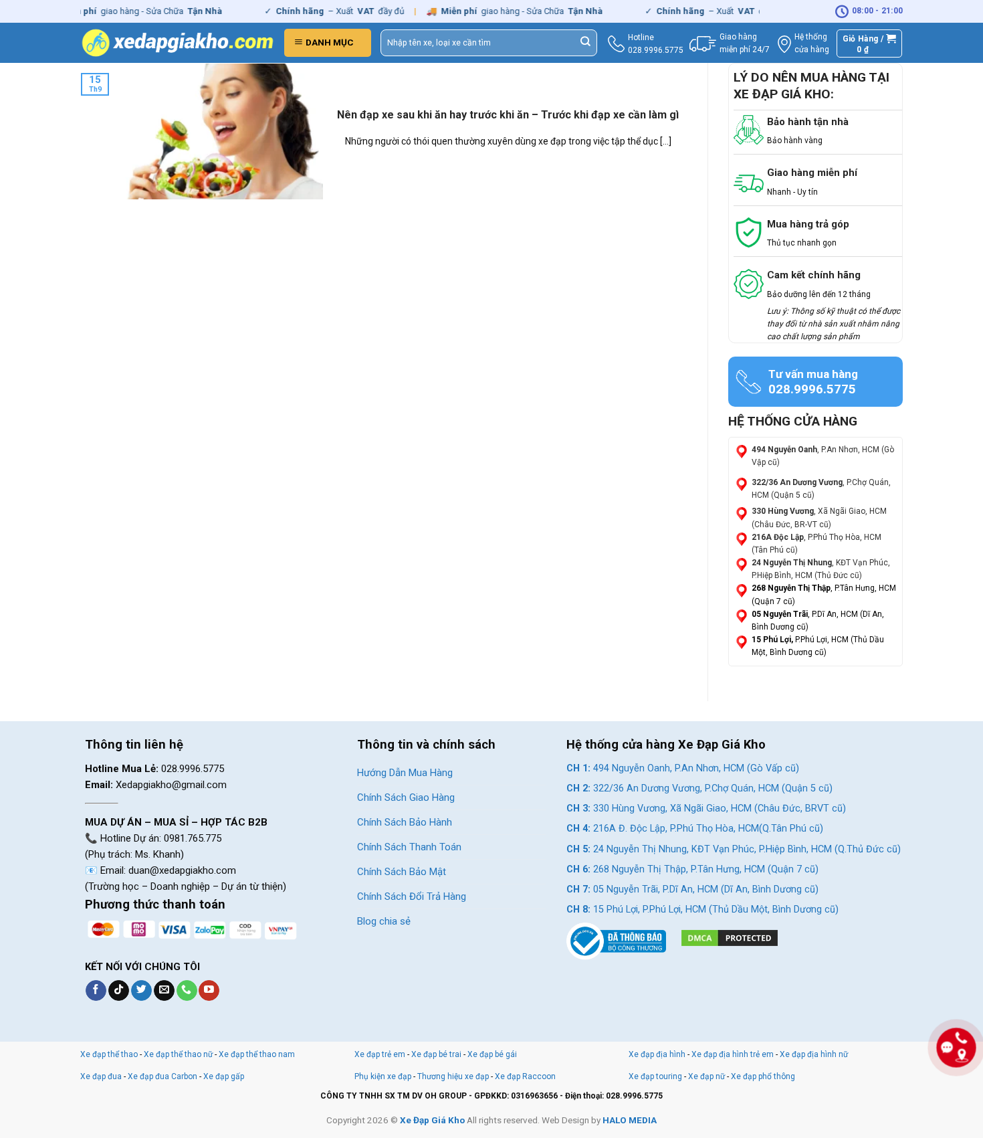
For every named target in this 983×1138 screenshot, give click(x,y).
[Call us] (187, 991)
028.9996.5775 (655, 50)
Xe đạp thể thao (109, 1054)
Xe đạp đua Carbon (162, 1076)
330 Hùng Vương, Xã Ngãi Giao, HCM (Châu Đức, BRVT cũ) (706, 808)
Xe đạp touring (655, 1076)
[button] (327, 43)
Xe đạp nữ (706, 1076)
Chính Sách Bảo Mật (401, 872)
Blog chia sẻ (384, 921)
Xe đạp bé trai (436, 1054)
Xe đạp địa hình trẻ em (732, 1054)
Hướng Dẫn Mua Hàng (405, 773)
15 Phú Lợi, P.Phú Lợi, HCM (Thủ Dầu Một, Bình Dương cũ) (702, 909)
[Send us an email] (164, 991)
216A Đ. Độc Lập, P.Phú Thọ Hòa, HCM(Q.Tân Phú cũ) (694, 828)
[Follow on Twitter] (141, 991)
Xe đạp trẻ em (379, 1054)
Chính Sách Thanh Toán (409, 847)
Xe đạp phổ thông (763, 1076)
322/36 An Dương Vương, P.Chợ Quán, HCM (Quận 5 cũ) (699, 788)
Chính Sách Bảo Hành (404, 822)
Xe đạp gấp (223, 1076)
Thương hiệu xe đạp (453, 1076)
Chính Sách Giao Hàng (406, 797)
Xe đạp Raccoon (525, 1076)
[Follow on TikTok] (118, 991)
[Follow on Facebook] (96, 991)
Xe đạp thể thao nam (257, 1054)
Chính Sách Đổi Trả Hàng (411, 896)
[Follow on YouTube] (209, 991)
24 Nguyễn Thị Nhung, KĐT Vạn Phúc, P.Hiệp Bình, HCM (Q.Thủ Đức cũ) (733, 849)
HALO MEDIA (630, 1120)
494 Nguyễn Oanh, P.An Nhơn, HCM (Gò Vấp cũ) (682, 768)
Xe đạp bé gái (492, 1054)
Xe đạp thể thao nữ (179, 1054)
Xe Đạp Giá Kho (432, 1120)
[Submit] (585, 43)
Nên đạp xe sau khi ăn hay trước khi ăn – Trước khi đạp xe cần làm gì (508, 114)
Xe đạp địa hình (658, 1054)
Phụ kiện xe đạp (382, 1076)
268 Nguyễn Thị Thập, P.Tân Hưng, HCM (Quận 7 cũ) (692, 869)
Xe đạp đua (101, 1076)
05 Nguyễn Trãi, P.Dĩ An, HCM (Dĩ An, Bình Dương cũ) (692, 889)
